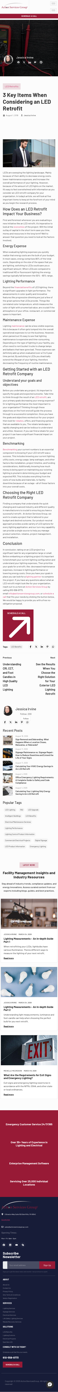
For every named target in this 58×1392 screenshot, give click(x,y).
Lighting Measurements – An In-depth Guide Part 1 (28, 940)
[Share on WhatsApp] (41, 62)
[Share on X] (24, 62)
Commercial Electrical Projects (17, 840)
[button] (29, 865)
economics (19, 226)
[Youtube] (16, 1244)
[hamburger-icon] (53, 3)
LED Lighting (10, 810)
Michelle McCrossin (13, 1071)
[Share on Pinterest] (35, 62)
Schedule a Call (16, 613)
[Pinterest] (47, 647)
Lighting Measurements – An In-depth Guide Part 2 (28, 1008)
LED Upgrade (33, 810)
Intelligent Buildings (13, 816)
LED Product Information (15, 846)
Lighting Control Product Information (19, 834)
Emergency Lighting (38, 846)
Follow (26, 718)
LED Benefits (16, 647)
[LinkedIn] (42, 647)
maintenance (18, 325)
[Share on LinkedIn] (30, 62)
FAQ (21, 810)
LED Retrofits (11, 86)
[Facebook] (30, 647)
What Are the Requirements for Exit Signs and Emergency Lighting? (27, 1077)
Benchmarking (10, 449)
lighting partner (33, 576)
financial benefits (23, 287)
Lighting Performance (14, 828)
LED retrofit (41, 397)
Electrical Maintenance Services (18, 822)
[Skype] (22, 1244)
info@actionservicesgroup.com (24, 593)
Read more (9, 958)
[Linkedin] (10, 1244)
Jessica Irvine (25, 57)
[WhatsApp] (53, 647)
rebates (20, 420)
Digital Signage (41, 840)
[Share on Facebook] (18, 62)
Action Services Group (36, 586)
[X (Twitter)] (36, 647)
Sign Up (47, 1265)
